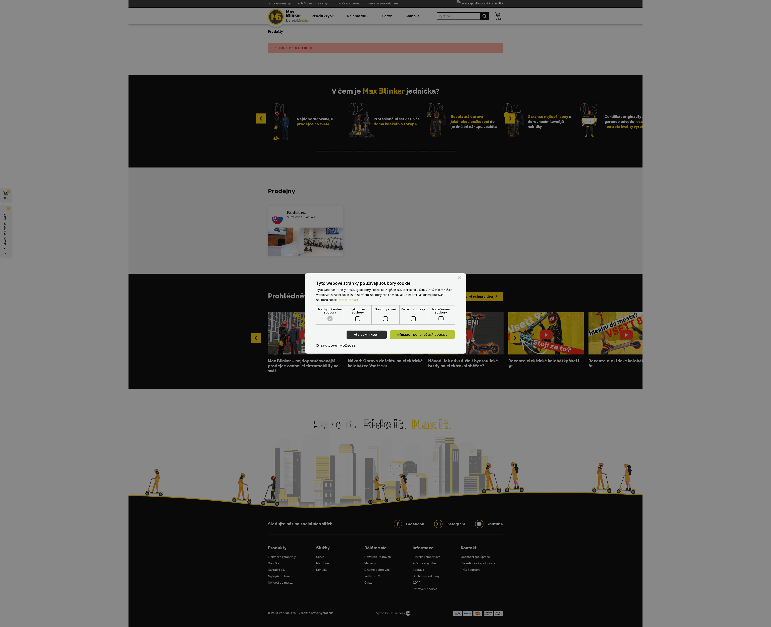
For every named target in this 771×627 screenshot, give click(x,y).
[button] (336, 345)
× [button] (459, 278)
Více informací (348, 300)
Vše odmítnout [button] (366, 334)
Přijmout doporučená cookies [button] (422, 334)
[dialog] (385, 313)
